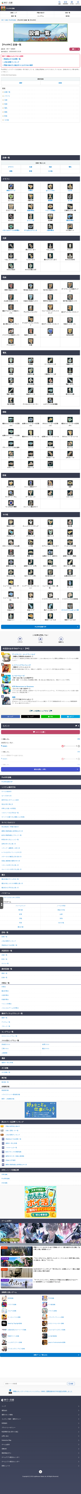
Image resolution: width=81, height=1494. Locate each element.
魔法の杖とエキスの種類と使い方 (12, 883)
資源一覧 (13, 16)
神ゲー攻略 (4, 20)
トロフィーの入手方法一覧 (10, 813)
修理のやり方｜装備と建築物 (15, 1156)
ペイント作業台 (7, 1004)
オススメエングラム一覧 (9, 1036)
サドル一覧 (5, 963)
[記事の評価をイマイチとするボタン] (20, 639)
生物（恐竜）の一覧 (12, 1130)
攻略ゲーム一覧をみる (40, 1355)
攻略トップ (13, 12)
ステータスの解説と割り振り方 (12, 856)
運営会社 (4, 1410)
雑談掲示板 (5, 1090)
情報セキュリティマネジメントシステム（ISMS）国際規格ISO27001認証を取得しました (42, 1391)
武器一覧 (4, 955)
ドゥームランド (21, 905)
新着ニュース (6, 1466)
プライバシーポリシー (8, 1427)
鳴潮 (13, 697)
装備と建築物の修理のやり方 (11, 861)
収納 (5, 104)
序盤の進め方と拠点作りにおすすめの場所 (18, 65)
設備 (60, 83)
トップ (4, 1406)
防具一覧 (4, 959)
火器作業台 (5, 995)
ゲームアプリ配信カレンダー (11, 1457)
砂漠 (20, 914)
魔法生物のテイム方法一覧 (10, 879)
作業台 (4, 987)
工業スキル (5, 1048)
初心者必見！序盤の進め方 (10, 827)
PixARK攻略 (10, 8)
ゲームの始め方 (7, 791)
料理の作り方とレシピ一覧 (10, 839)
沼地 (20, 918)
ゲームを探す (6, 1444)
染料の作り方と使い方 (9, 844)
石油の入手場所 (11, 1160)
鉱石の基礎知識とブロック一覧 (12, 835)
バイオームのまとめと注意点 (11, 897)
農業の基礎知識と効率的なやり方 (16, 1164)
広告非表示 (65, 3)
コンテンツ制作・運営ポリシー (11, 1419)
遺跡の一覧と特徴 (11, 1143)
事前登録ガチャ (6, 1453)
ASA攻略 (4, 1183)
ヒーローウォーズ (18, 676)
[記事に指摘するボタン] (61, 639)
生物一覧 (67, 12)
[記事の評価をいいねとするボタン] (40, 639)
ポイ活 (71, 3)
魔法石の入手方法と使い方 (10, 887)
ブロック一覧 (6, 1026)
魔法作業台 (5, 991)
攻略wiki (4, 1449)
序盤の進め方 (40, 12)
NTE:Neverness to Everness (23, 686)
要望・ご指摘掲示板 (8, 1099)
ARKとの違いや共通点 (9, 808)
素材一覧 (4, 1018)
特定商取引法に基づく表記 (10, 1432)
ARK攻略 (4, 1174)
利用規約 (4, 1423)
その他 (6, 120)
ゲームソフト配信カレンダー (11, 1461)
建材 (20, 83)
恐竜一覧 (4, 936)
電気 (5, 108)
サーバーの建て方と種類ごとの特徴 (13, 817)
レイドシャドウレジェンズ (21, 665)
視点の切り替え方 (7, 804)
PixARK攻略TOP (40, 627)
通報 (78, 739)
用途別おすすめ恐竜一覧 (12, 59)
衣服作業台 (5, 999)
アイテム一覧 (6, 1022)
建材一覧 (4, 973)
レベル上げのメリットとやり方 (12, 852)
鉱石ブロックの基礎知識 (13, 1152)
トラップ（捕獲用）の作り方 (11, 848)
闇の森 (20, 910)
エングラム (40, 16)
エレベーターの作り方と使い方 (12, 869)
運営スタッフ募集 (7, 1414)
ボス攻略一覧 (6, 1072)
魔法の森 (20, 927)
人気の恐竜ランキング (11, 62)
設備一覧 (7, 92)
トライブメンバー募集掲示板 (11, 1094)
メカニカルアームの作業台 (10, 1008)
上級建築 (4, 1053)
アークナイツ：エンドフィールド (23, 654)
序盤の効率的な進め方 (13, 1126)
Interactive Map (6, 1440)
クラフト (7, 96)
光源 (5, 100)
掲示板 (68, 16)
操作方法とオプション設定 (10, 800)
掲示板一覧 (5, 1082)
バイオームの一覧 (11, 1147)
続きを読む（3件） (40, 769)
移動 (5, 112)
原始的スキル (6, 1044)
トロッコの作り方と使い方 (10, 865)
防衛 (5, 116)
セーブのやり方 (7, 796)
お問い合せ (5, 1436)
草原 (20, 923)
